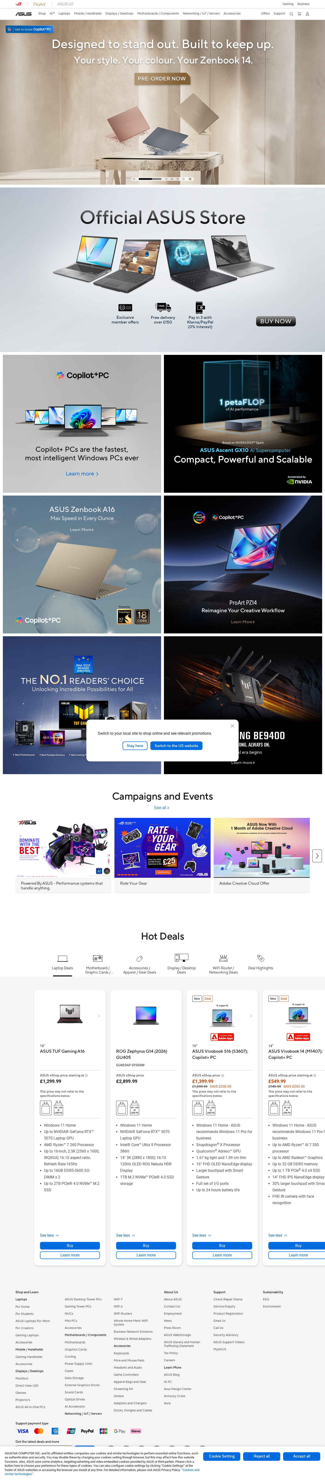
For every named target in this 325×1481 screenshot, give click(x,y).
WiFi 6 (118, 1306)
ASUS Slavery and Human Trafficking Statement (182, 1344)
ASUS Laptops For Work (32, 1321)
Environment (272, 1306)
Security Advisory (225, 1335)
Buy (70, 1245)
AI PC (168, 1382)
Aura (167, 1403)
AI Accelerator (75, 1407)
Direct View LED (27, 1386)
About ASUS (173, 1299)
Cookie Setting (222, 1456)
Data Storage (74, 1378)
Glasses (20, 1393)
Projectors (22, 1400)
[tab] (134, 179)
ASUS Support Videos (229, 1342)
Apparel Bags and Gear (130, 1382)
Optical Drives (75, 1399)
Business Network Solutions (133, 1332)
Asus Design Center (178, 1389)
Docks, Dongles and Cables (133, 1410)
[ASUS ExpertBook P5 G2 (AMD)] (82, 424)
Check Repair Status (227, 1299)
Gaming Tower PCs (78, 1306)
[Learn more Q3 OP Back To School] (162, 183)
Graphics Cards (76, 1349)
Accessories (23, 1342)
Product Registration (228, 1314)
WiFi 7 (118, 1299)
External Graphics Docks (82, 1385)
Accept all (301, 1456)
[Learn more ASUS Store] (162, 350)
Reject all (262, 1456)
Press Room (172, 1328)
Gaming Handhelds (28, 1357)
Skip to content (18, 14)
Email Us (219, 1321)
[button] (288, 4)
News (168, 1321)
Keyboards (121, 1353)
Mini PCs (71, 1321)
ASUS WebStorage (177, 1335)
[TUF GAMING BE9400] (243, 705)
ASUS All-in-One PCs (30, 1407)
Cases (69, 1371)
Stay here (135, 745)
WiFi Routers (123, 1314)
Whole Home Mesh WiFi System (131, 1323)
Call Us (218, 1328)
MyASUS (219, 1349)
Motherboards (75, 1342)
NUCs (69, 1314)
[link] (23, 14)
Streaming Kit (123, 1389)
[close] (232, 726)
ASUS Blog (172, 1375)
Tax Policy (171, 1353)
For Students (24, 1314)
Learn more (69, 1255)
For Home (22, 1307)
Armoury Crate (174, 1396)
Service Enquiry (224, 1306)
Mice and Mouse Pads (129, 1360)
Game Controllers (126, 1375)
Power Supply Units (78, 1364)
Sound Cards (74, 1392)
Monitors (21, 1378)
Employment (173, 1314)
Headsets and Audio (128, 1368)
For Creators (24, 1328)
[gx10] (243, 424)
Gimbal (119, 1396)
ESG (266, 1299)
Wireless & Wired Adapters (132, 1339)
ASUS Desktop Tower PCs (83, 1299)
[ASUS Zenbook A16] (82, 564)
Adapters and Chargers (130, 1403)
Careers (169, 1360)
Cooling (70, 1357)
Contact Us (172, 1306)
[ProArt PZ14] (243, 564)
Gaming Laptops (27, 1335)
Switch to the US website (176, 745)
